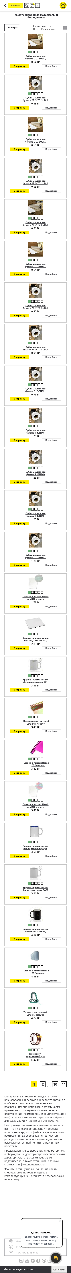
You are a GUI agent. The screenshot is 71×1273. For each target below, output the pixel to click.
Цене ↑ (36, 29)
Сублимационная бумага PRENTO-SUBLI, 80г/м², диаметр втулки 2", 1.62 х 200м (35, 351)
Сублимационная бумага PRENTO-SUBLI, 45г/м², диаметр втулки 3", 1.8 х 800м (35, 226)
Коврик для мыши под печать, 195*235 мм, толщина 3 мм (36, 641)
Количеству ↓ (48, 29)
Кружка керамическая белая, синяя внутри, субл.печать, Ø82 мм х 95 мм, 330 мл (35, 850)
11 (64, 1084)
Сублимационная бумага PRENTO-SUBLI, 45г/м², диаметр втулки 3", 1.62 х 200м (35, 185)
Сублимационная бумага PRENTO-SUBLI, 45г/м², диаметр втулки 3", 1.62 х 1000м (36, 101)
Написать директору (27, 1253)
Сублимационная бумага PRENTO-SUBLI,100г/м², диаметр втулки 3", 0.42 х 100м (35, 476)
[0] (31, 5)
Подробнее (51, 66)
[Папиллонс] (63, 5)
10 (55, 1084)
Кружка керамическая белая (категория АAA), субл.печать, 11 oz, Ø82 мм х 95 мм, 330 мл (35, 891)
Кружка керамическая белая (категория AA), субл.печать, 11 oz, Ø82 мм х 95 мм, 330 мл (35, 683)
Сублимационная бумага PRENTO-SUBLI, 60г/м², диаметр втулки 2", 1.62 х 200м (35, 309)
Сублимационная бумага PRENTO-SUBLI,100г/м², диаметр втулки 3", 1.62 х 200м (35, 517)
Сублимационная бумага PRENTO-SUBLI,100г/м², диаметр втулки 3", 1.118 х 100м (35, 434)
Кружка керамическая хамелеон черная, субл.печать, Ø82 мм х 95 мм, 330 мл (35, 933)
